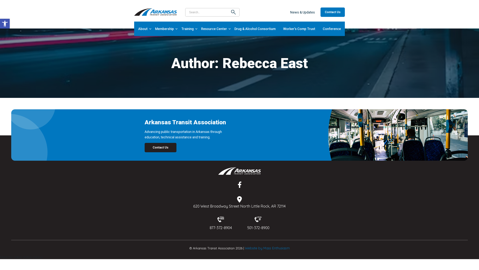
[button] (5, 23)
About (143, 29)
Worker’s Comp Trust (299, 29)
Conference (332, 29)
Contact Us (333, 12)
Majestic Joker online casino (21, 257)
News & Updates (302, 12)
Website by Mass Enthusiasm (267, 248)
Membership (164, 29)
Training (187, 29)
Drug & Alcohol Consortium (255, 29)
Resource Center (214, 29)
